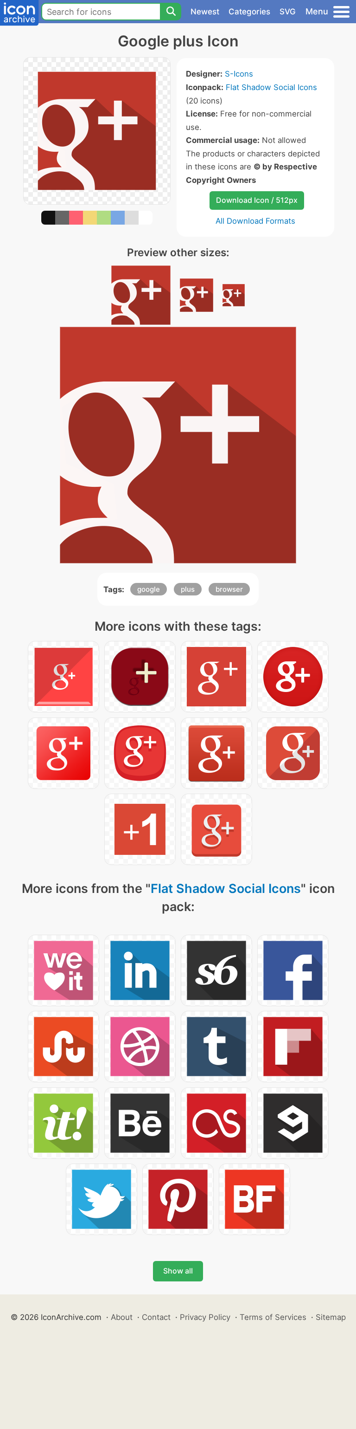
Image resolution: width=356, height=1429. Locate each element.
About (122, 1317)
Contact (156, 1317)
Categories (249, 11)
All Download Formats (255, 221)
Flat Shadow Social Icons (271, 87)
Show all (178, 1270)
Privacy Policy (205, 1317)
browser (229, 589)
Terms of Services (273, 1317)
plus (188, 589)
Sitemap (331, 1317)
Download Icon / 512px (257, 200)
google (148, 589)
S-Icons (239, 73)
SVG (288, 11)
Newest (205, 11)
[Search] (170, 11)
